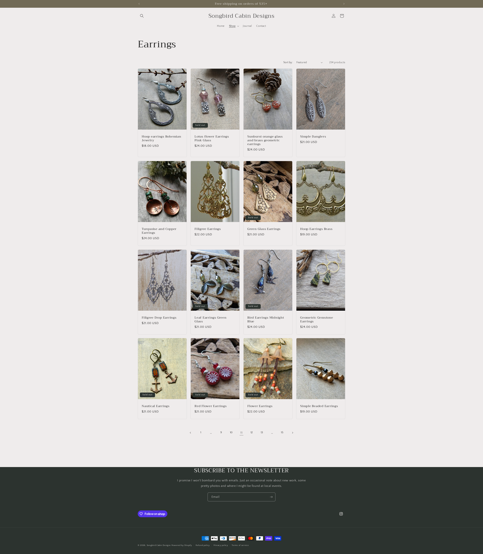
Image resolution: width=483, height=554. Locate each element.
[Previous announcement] (139, 3)
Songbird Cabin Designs (159, 545)
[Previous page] (190, 433)
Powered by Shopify (182, 545)
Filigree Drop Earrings (159, 317)
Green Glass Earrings (264, 229)
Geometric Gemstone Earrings (316, 319)
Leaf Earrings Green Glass (210, 319)
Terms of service (240, 545)
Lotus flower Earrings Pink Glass (212, 138)
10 (231, 432)
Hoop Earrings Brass (316, 229)
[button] (142, 16)
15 (282, 432)
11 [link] (241, 432)
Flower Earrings (259, 406)
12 (252, 432)
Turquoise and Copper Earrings (159, 230)
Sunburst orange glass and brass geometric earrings (265, 140)
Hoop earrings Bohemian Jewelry (161, 138)
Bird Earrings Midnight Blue (265, 319)
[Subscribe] (271, 497)
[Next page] (292, 433)
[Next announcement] (344, 3)
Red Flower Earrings (211, 406)
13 (262, 432)
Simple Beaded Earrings (319, 406)
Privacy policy (221, 545)
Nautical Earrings (156, 406)
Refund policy (203, 545)
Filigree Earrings (208, 229)
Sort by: (288, 62)
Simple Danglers (313, 136)
